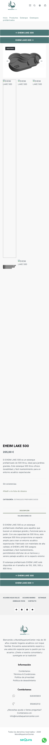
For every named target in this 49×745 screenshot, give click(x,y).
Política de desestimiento (24, 680)
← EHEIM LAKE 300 (24, 32)
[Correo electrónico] (32, 609)
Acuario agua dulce (11, 598)
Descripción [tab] (24, 510)
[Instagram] (22, 609)
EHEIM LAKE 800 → (24, 40)
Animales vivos (19, 601)
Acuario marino (28, 598)
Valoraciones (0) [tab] (24, 516)
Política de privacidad (24, 677)
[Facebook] (16, 609)
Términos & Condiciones (24, 674)
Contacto (32, 601)
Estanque (24, 18)
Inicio (5, 18)
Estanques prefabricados (26, 499)
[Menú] (30, 5)
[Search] (34, 5)
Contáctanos (24, 671)
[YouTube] (27, 609)
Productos (13, 18)
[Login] (40, 5)
